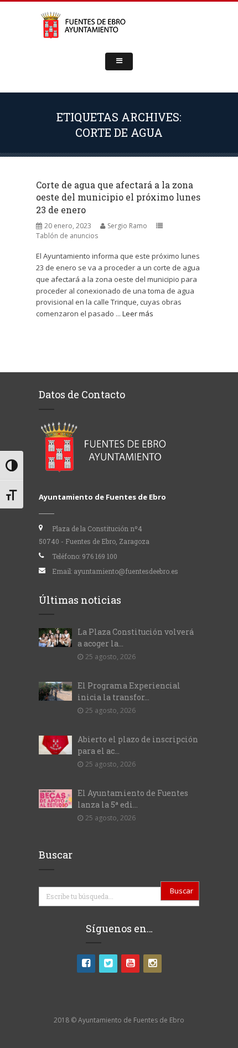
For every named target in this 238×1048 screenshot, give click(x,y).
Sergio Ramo (127, 226)
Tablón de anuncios (67, 236)
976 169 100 (99, 556)
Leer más (137, 313)
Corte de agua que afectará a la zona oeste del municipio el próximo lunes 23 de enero (118, 197)
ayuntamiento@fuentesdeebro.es (126, 571)
